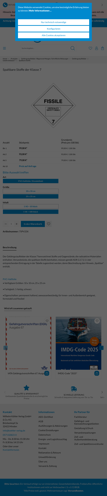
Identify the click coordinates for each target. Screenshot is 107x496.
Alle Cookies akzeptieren (53, 35)
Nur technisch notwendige (53, 22)
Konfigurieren (53, 28)
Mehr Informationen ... (40, 10)
